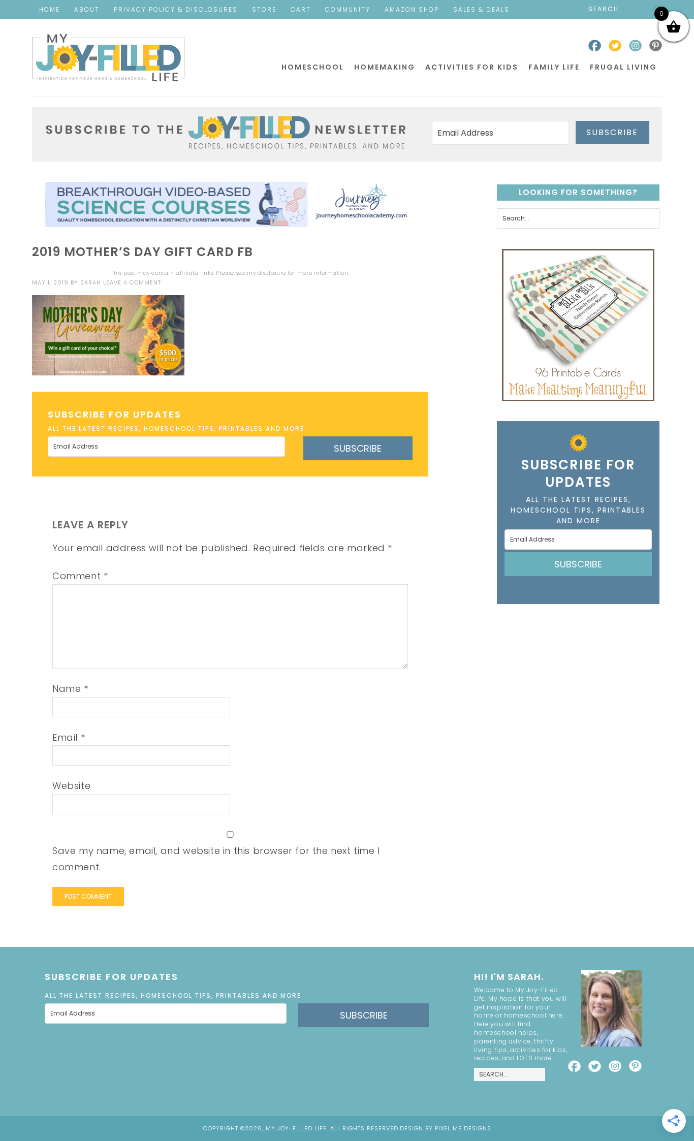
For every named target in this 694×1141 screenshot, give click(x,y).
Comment (80, 575)
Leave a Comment (132, 282)
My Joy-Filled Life (108, 57)
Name (70, 688)
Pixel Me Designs (463, 1128)
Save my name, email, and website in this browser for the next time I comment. (216, 858)
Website (71, 785)
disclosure (272, 273)
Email (68, 737)
